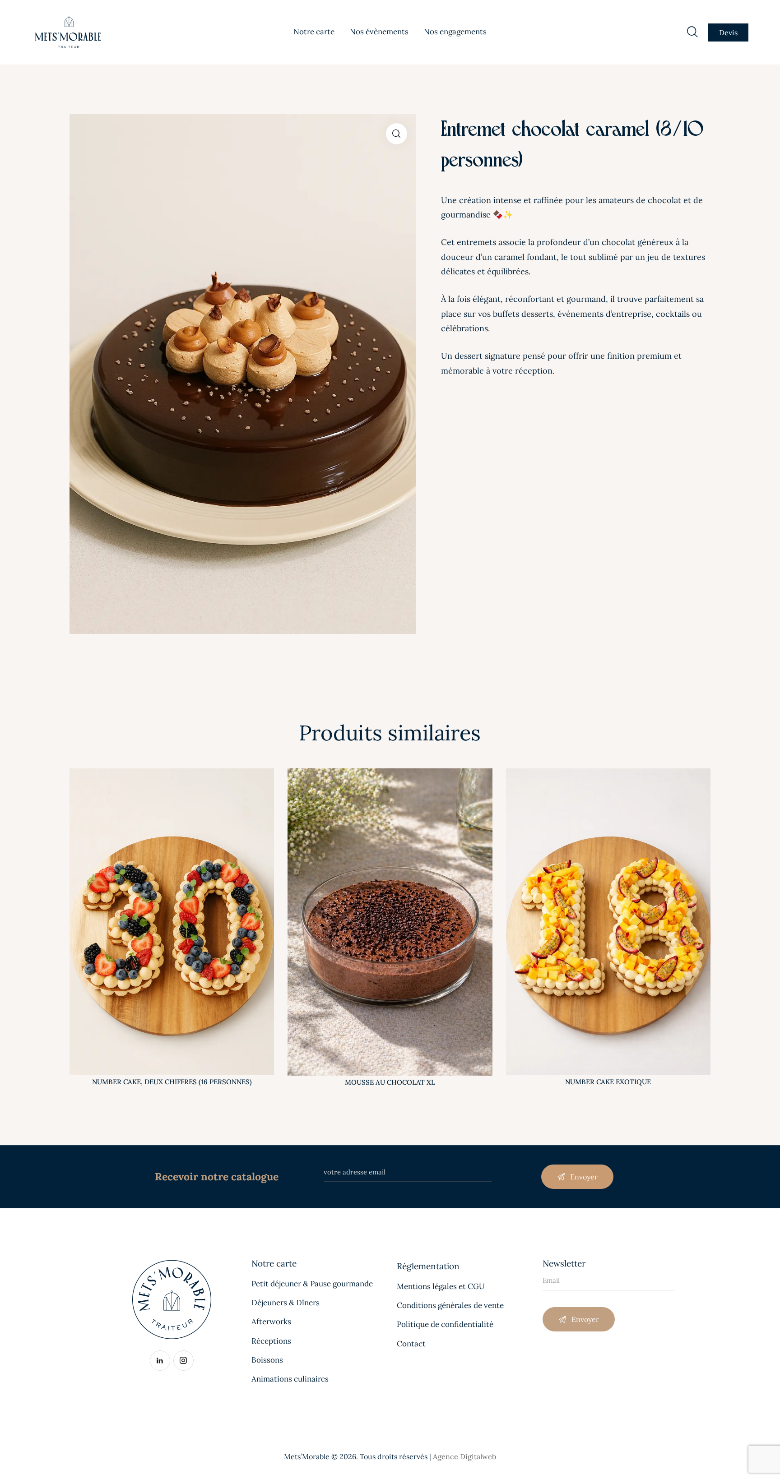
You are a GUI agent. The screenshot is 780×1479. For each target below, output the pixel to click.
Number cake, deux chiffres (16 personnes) (172, 1081)
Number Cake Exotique (608, 1081)
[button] (396, 133)
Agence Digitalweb (464, 1456)
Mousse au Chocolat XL (390, 1082)
